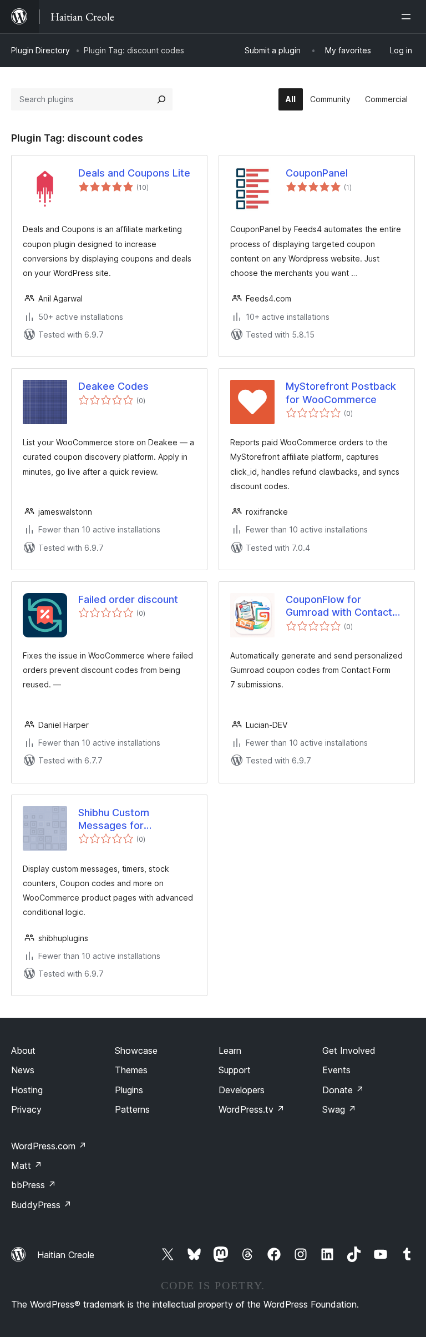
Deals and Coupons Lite (134, 173)
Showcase (136, 1050)
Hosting (27, 1089)
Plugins (129, 1089)
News (22, 1069)
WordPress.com (49, 1146)
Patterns (132, 1109)
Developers (242, 1089)
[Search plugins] (161, 99)
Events (336, 1069)
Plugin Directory (40, 50)
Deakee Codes (113, 386)
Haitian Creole (65, 1254)
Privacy (26, 1109)
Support (235, 1069)
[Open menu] (408, 16)
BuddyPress (41, 1204)
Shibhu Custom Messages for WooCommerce (115, 819)
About (23, 1050)
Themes (131, 1069)
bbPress (33, 1184)
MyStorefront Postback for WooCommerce (341, 392)
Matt (26, 1165)
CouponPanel (317, 173)
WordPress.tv (252, 1109)
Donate (343, 1089)
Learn (230, 1050)
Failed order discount (128, 599)
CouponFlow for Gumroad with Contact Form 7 (339, 606)
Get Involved (349, 1050)
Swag (339, 1109)
